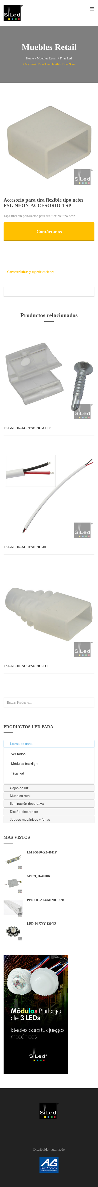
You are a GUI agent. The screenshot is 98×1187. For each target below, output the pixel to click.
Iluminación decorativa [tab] (27, 803)
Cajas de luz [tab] (19, 788)
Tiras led (66, 58)
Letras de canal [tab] (21, 744)
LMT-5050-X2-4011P (42, 852)
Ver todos (18, 754)
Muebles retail (47, 58)
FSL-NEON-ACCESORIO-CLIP (27, 428)
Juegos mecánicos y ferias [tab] (30, 819)
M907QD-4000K (38, 876)
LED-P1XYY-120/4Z (41, 923)
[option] (49, 142)
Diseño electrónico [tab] (24, 812)
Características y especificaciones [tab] (30, 272)
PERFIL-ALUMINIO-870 (45, 900)
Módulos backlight (24, 763)
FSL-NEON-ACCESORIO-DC (26, 547)
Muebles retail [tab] (20, 796)
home (30, 58)
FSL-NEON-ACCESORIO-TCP (26, 666)
